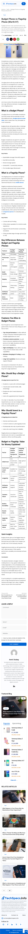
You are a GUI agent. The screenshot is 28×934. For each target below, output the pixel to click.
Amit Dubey (8, 35)
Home (3, 9)
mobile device (20, 182)
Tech (7, 9)
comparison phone (8, 211)
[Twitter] (16, 925)
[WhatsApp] (18, 39)
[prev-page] (18, 698)
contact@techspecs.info (11, 918)
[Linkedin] (14, 686)
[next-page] (23, 698)
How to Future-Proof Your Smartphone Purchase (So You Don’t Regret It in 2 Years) (13, 859)
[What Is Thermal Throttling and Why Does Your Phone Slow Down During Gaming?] (14, 820)
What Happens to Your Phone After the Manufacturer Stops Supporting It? (14, 714)
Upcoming (16, 723)
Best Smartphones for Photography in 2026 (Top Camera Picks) (6, 596)
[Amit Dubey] (2, 35)
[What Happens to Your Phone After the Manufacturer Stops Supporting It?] (14, 796)
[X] (11, 39)
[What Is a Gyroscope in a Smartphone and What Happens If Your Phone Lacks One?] (14, 871)
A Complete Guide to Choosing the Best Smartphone (21, 596)
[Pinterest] (14, 39)
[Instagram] (3, 925)
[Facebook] (7, 39)
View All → (14, 780)
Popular (6, 723)
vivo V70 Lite (15, 771)
